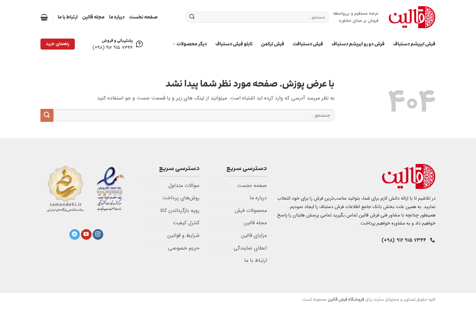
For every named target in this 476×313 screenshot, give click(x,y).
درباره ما (117, 17)
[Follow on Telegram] (74, 234)
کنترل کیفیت (186, 223)
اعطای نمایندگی (250, 248)
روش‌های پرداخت (180, 198)
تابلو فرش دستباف (234, 44)
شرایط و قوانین (183, 235)
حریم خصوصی (183, 248)
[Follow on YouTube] (86, 234)
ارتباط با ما (68, 17)
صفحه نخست (143, 17)
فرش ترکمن (272, 44)
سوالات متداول (183, 185)
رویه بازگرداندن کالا (179, 210)
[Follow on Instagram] (98, 234)
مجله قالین (93, 17)
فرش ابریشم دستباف (414, 44)
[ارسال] (192, 17)
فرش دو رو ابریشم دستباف (358, 44)
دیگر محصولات (191, 44)
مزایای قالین (254, 235)
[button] (44, 17)
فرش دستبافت (308, 44)
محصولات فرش (251, 210)
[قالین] (412, 17)
